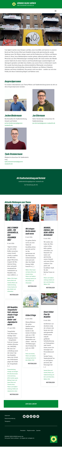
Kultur (31, 274)
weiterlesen (14, 295)
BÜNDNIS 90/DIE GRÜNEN (26, 3)
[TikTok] (31, 416)
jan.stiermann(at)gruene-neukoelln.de (43, 123)
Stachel (13, 287)
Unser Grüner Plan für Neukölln (49, 314)
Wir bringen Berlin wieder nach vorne (31, 231)
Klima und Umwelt (30, 353)
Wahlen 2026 (10, 278)
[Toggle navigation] (55, 11)
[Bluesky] (24, 416)
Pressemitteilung (11, 369)
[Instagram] (34, 416)
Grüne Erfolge (31, 315)
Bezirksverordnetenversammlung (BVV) (12, 376)
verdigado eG (31, 438)
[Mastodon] (37, 416)
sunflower (16, 438)
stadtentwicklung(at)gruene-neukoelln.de (31, 181)
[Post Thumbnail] (13, 212)
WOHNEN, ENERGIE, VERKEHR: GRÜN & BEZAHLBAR (49, 231)
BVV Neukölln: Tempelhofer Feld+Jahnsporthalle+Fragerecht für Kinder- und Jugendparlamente (12, 316)
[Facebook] (27, 416)
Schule (9, 287)
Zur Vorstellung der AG (31, 185)
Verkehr (50, 280)
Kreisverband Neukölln (25, 5)
